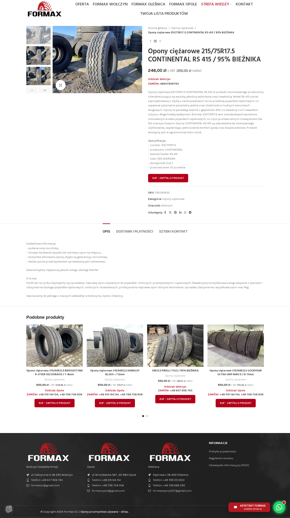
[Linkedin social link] (180, 212)
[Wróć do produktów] (155, 41)
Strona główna (157, 28)
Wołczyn (167, 205)
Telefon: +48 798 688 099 (169, 485)
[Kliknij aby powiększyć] (61, 85)
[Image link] (48, 451)
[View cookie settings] (9, 509)
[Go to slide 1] (143, 416)
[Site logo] (44, 8)
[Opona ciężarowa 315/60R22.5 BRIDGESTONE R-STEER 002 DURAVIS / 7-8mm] (54, 346)
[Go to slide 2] (147, 416)
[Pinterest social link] (175, 212)
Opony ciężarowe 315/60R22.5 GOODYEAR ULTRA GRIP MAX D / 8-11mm (235, 372)
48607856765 (169, 83)
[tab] (106, 229)
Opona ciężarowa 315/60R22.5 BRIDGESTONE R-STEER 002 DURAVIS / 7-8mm (54, 372)
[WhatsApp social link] (185, 212)
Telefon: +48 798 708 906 (108, 485)
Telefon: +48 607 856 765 (47, 480)
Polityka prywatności (222, 451)
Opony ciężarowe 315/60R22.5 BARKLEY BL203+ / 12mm (115, 372)
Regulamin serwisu (221, 458)
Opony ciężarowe (182, 28)
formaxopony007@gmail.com (172, 490)
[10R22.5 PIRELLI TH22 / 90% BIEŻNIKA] (175, 346)
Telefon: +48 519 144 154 (106, 480)
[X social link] (170, 212)
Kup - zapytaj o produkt (168, 178)
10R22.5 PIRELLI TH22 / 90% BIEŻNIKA (175, 370)
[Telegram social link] (190, 212)
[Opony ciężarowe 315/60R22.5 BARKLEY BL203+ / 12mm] (115, 346)
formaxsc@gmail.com (45, 485)
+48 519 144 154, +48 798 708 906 (60, 394)
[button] (32, 90)
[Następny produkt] (160, 41)
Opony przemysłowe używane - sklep (104, 511)
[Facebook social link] (165, 212)
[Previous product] (150, 41)
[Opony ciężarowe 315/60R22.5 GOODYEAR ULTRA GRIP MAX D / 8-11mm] (235, 346)
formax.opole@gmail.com (108, 490)
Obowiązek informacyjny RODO (229, 465)
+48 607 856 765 (181, 390)
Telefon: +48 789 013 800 (169, 480)
